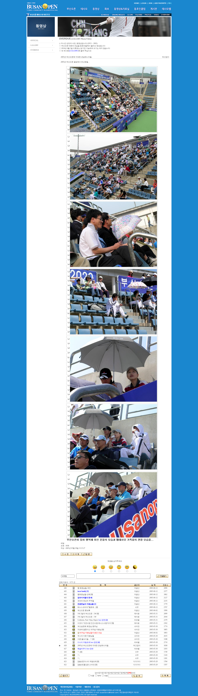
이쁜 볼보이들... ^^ (85, 639)
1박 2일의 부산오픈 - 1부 (87, 617)
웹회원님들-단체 (84, 594)
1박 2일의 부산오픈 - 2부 (87, 614)
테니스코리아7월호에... (86, 607)
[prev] (97, 673)
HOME (136, 3)
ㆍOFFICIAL (33, 40)
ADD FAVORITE (160, 3)
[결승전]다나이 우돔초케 (87, 661)
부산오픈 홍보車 (84, 610)
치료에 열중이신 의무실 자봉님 (89, 630)
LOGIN (143, 3)
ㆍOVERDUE (34, 50)
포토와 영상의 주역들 (86, 601)
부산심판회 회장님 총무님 (88, 626)
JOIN (150, 3)
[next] (133, 673)
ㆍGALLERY (33, 45)
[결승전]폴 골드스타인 (86, 665)
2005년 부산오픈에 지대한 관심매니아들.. (93, 646)
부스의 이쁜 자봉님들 (86, 636)
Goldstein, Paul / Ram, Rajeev (91, 620)
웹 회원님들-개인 (84, 588)
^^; (79, 652)
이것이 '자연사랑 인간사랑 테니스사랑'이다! (94, 623)
